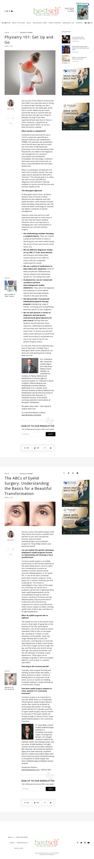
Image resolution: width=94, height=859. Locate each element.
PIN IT (31, 365)
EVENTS (71, 10)
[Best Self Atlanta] (47, 11)
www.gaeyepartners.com (30, 770)
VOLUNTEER (71, 11)
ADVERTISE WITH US (22, 843)
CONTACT (12, 843)
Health (7, 32)
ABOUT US (11, 837)
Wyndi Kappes (10, 540)
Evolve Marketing (50, 854)
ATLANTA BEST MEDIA (22, 837)
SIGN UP (50, 434)
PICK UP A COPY (18, 848)
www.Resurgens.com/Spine (31, 415)
